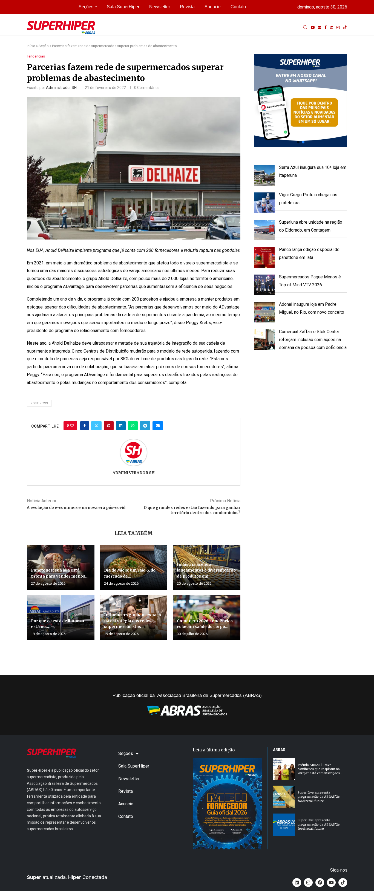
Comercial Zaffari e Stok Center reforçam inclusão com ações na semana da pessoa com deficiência (313, 339)
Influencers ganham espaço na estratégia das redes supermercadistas (132, 620)
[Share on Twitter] (96, 425)
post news (39, 403)
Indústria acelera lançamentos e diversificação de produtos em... (206, 570)
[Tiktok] (345, 27)
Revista (187, 6)
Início (31, 46)
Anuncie (213, 6)
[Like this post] (72, 425)
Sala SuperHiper (123, 6)
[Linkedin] (331, 27)
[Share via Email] (158, 425)
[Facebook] (325, 27)
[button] (300, 100)
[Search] (305, 27)
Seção (44, 46)
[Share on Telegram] (145, 425)
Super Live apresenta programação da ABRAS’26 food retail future (319, 797)
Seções (86, 6)
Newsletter (159, 6)
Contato (238, 6)
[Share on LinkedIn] (121, 425)
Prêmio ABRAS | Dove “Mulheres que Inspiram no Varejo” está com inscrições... (320, 769)
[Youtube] (312, 27)
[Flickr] (319, 27)
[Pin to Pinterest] (109, 425)
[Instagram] (338, 27)
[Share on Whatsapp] (133, 425)
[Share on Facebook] (84, 425)
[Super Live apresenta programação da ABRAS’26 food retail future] (284, 797)
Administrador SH (61, 87)
